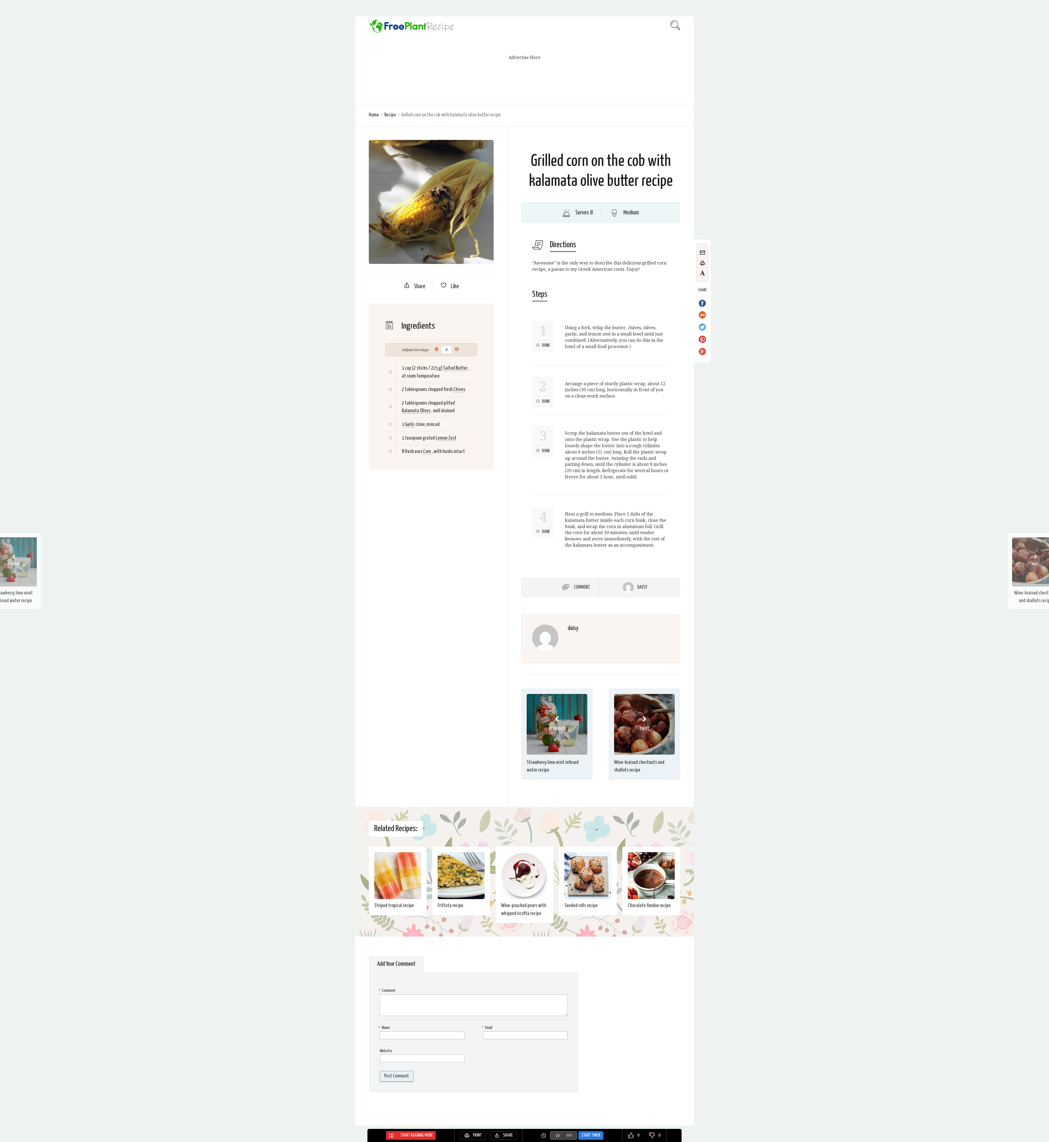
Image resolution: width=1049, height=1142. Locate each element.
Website (386, 1051)
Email (487, 1028)
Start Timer (590, 1135)
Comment (582, 587)
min (569, 1135)
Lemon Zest (446, 438)
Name (385, 1028)
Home (374, 114)
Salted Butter (455, 368)
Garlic (410, 424)
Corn (427, 451)
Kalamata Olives (416, 410)
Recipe (390, 114)
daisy (642, 587)
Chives (459, 389)
